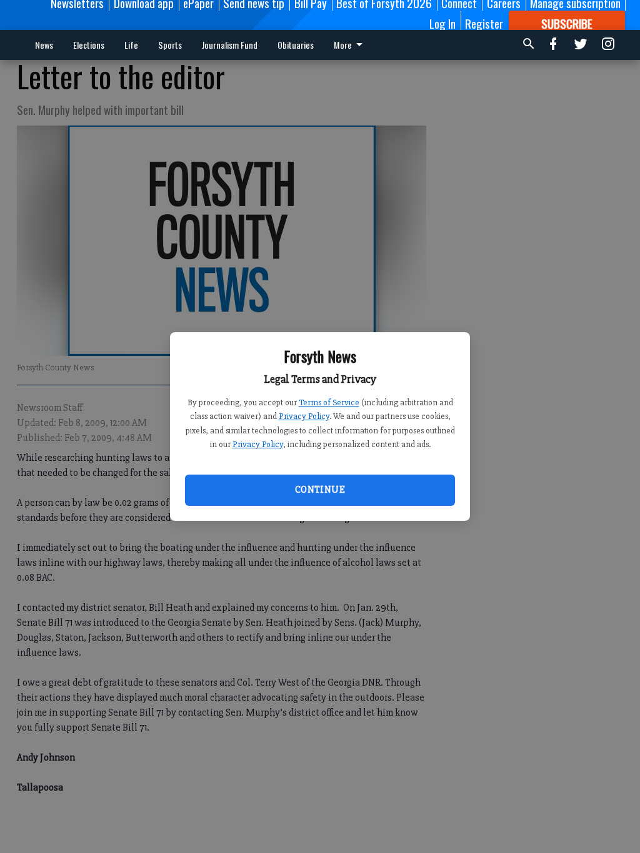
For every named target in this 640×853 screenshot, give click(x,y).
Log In (442, 23)
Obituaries (296, 44)
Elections (88, 44)
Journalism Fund (230, 44)
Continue (320, 489)
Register (484, 23)
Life (131, 44)
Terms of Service (329, 402)
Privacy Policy (304, 416)
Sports (170, 44)
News (44, 44)
